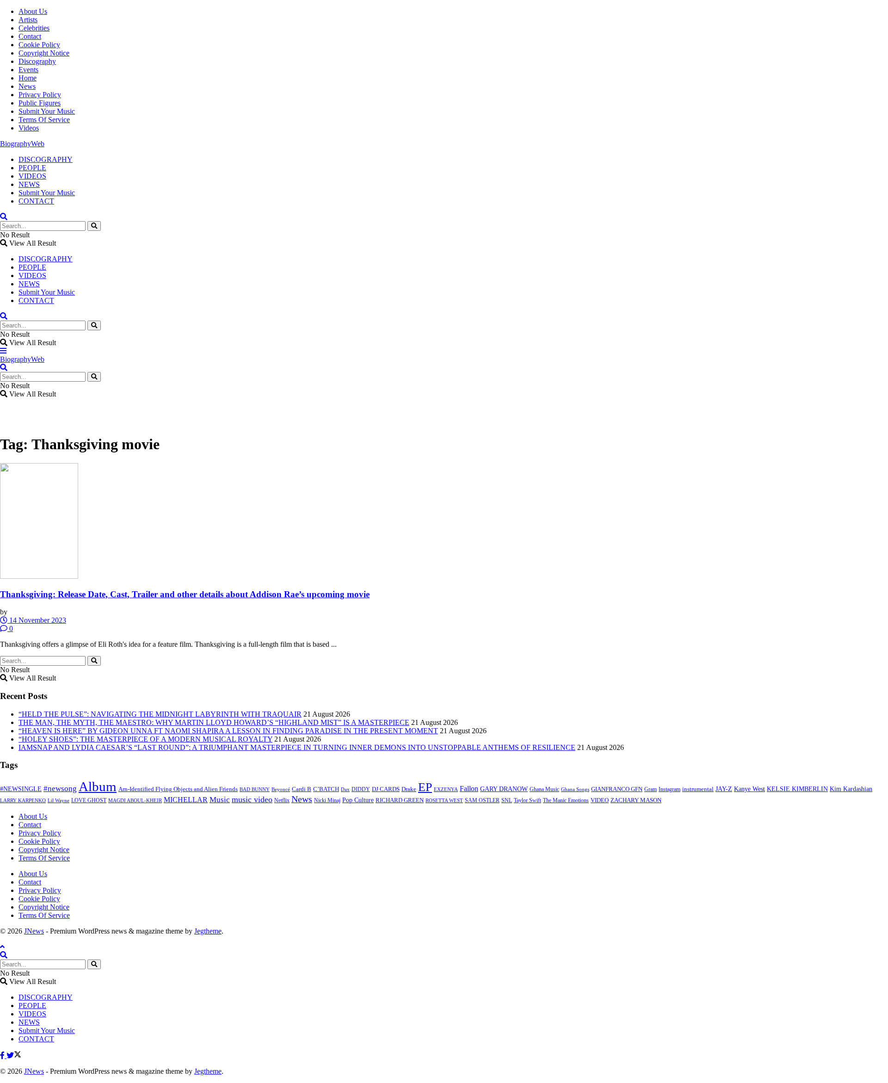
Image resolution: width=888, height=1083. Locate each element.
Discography (37, 61)
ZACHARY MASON (635, 800)
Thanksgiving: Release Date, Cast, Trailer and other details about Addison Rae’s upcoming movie (185, 594)
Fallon (469, 788)
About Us (32, 11)
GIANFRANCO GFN (616, 789)
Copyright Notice (43, 53)
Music (220, 799)
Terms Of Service (44, 120)
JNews (34, 931)
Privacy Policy (39, 95)
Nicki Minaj (327, 800)
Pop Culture (358, 800)
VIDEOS (32, 176)
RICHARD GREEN (400, 800)
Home (27, 78)
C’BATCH (326, 789)
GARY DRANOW (504, 788)
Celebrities (33, 28)
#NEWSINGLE (21, 789)
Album (98, 786)
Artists (27, 20)
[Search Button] (94, 226)
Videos (28, 128)
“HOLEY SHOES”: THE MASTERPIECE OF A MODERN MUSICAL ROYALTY (145, 739)
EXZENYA (446, 789)
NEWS (29, 184)
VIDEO (600, 800)
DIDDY (361, 789)
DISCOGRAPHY (45, 159)
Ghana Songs (575, 789)
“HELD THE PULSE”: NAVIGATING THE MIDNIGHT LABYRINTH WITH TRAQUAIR (160, 714)
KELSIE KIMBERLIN (797, 788)
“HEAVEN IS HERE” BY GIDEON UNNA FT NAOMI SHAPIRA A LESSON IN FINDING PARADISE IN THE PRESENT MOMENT (228, 731)
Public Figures (39, 103)
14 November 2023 (36, 620)
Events (28, 70)
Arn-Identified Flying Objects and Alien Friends (178, 789)
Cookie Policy (39, 45)
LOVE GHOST (88, 800)
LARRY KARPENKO (23, 800)
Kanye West (749, 788)
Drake (408, 789)
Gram (650, 789)
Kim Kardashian (851, 788)
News (27, 86)
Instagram (669, 789)
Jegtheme (208, 931)
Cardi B (301, 789)
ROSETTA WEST (444, 800)
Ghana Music (544, 789)
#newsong (60, 788)
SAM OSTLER (482, 800)
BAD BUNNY (255, 789)
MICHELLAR (186, 800)
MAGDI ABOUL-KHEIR (135, 800)
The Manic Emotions (566, 800)
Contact (29, 36)
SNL (506, 800)
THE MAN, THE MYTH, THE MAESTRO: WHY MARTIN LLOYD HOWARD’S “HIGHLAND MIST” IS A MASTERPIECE (213, 722)
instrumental (698, 789)
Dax (345, 789)
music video (252, 799)
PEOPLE (32, 168)
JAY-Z (723, 789)
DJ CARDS (386, 789)
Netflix (282, 800)
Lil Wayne (58, 800)
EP (425, 787)
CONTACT (36, 201)
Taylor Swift (527, 800)
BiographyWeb (22, 144)
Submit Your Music (46, 111)
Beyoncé (280, 789)
